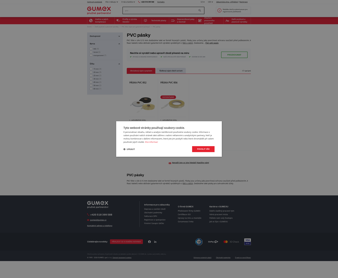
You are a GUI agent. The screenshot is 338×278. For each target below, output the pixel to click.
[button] (129, 149)
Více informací (151, 142)
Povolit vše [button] (203, 149)
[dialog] (169, 139)
